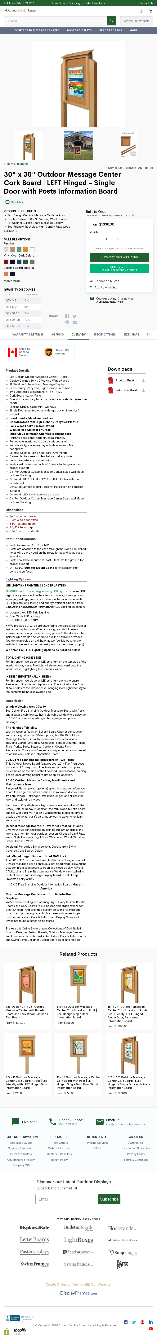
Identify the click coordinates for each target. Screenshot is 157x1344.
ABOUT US (136, 1137)
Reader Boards (110, 30)
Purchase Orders (21, 1154)
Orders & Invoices (59, 1148)
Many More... (13, 281)
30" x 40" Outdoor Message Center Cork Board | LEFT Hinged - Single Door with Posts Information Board (129, 1083)
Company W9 (21, 1165)
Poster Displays (79, 30)
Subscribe (109, 1199)
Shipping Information (21, 1148)
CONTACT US (59, 1137)
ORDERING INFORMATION (21, 1137)
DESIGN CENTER (97, 1137)
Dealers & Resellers (59, 1154)
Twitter (134, 1322)
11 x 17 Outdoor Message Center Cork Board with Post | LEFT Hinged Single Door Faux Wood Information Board (78, 1083)
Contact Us (146, 3)
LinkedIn (151, 1322)
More (134, 30)
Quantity (94, 232)
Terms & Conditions (136, 1159)
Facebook (125, 1322)
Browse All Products (136, 21)
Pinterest (142, 1322)
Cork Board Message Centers (37, 30)
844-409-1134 (25, 3)
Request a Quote (21, 1142)
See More (10, 230)
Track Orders (59, 1142)
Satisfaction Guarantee (136, 1148)
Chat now (124, 298)
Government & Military (21, 1159)
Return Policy (59, 1159)
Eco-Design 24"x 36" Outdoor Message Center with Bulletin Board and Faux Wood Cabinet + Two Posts (27, 1012)
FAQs (97, 1148)
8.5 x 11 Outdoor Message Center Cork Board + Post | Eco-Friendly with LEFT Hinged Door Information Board (27, 1083)
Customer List (136, 1142)
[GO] (111, 20)
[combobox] (60, 20)
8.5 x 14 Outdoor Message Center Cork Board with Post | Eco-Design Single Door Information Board (77, 1012)
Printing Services (97, 1142)
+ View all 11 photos (16, 163)
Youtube (151, 1328)
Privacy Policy (136, 1154)
